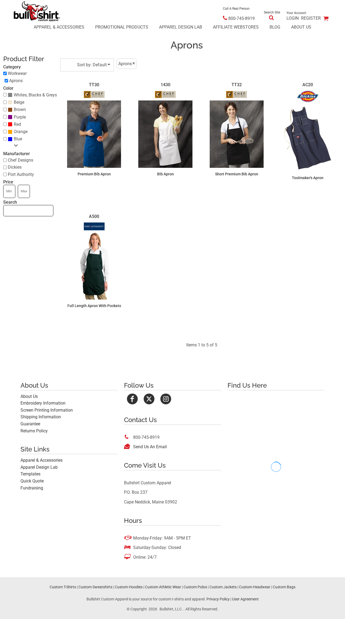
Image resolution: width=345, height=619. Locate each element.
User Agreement (245, 599)
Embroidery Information (42, 403)
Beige (19, 102)
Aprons (16, 80)
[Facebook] (132, 399)
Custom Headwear (254, 587)
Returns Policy (34, 430)
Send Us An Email (150, 446)
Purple (20, 117)
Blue (18, 138)
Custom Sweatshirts (95, 587)
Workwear (17, 73)
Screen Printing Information (46, 410)
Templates (30, 474)
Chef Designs (20, 160)
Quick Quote (32, 481)
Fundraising (31, 488)
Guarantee (30, 423)
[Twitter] (149, 399)
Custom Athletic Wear (163, 587)
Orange (20, 131)
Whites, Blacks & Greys (35, 95)
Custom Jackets (223, 587)
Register (311, 18)
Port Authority (21, 174)
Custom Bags (284, 587)
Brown (20, 109)
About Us (29, 396)
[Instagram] (165, 399)
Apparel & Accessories (41, 460)
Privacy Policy (218, 599)
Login (293, 18)
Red (17, 124)
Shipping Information (40, 416)
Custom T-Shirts (63, 587)
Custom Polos (195, 587)
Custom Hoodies (129, 587)
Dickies (15, 167)
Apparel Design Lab (39, 467)
